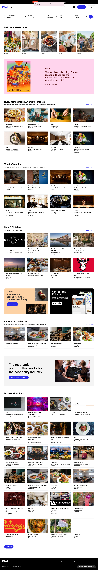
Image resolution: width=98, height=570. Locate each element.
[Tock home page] (5, 7)
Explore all (89, 104)
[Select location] (44, 16)
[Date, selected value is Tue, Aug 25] (56, 16)
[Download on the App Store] (61, 303)
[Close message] (62, 4)
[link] (14, 119)
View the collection (51, 84)
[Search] (91, 17)
